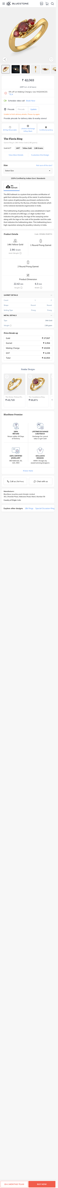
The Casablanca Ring (37, 397)
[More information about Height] (21, 288)
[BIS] (12, 187)
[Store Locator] (41, 3)
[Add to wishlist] (51, 59)
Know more (28, 471)
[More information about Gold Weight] (20, 253)
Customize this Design (40, 155)
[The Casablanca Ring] (37, 384)
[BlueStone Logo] (17, 4)
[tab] (5, 69)
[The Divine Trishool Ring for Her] (14, 384)
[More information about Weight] (11, 325)
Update (33, 109)
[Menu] (3, 3)
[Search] (52, 3)
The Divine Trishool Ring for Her (15, 397)
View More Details (16, 155)
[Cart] (47, 3)
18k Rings (29, 508)
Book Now (30, 100)
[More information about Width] (41, 288)
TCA (11, 94)
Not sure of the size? (44, 165)
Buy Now (42, 1184)
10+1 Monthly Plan (14, 1184)
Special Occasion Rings (45, 508)
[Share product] (4, 59)
